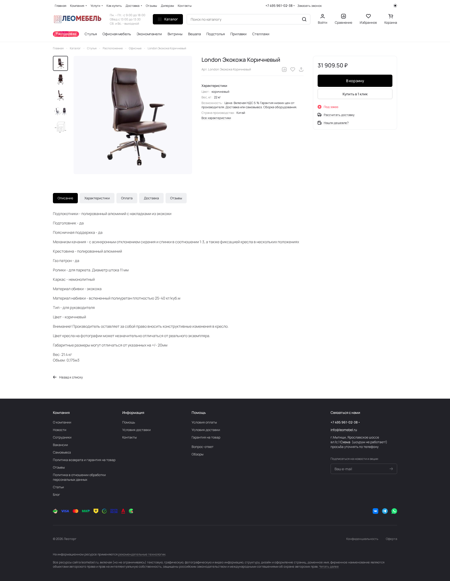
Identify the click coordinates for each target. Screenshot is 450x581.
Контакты (129, 437)
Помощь (128, 422)
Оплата (127, 198)
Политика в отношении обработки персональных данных (79, 477)
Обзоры (197, 454)
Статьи (58, 487)
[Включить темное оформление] (395, 6)
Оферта (391, 539)
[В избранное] (292, 69)
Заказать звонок (309, 6)
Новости (59, 429)
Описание (65, 198)
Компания (61, 412)
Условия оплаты (204, 422)
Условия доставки (136, 429)
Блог (56, 494)
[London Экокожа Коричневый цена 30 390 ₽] (133, 115)
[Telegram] (385, 511)
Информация (133, 412)
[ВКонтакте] (375, 511)
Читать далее (329, 566)
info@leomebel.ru (344, 429)
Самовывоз (62, 452)
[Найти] (304, 19)
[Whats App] (394, 511)
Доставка (151, 198)
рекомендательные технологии (141, 554)
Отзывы (176, 198)
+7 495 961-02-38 (278, 5)
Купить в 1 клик (355, 94)
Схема (345, 442)
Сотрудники (62, 437)
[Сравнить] (284, 69)
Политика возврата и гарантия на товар (84, 460)
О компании (62, 422)
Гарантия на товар (206, 437)
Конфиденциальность (362, 539)
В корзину (355, 80)
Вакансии (60, 444)
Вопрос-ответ (202, 446)
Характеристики (97, 198)
